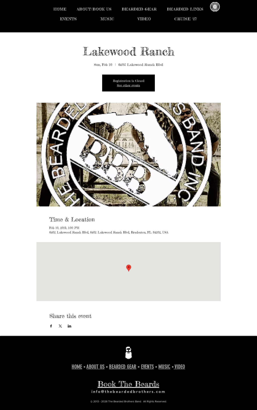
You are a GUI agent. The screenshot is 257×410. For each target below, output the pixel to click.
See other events (128, 85)
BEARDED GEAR (122, 367)
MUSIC (164, 367)
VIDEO (179, 367)
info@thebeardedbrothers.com (128, 391)
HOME (77, 367)
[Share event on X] (60, 326)
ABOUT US (95, 367)
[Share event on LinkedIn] (69, 326)
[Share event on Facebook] (51, 326)
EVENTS (147, 367)
